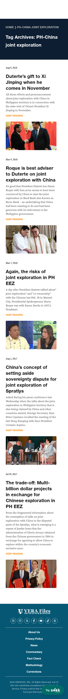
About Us (34, 632)
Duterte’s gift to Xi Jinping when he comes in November (28, 82)
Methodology (34, 665)
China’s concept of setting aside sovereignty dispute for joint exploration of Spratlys (31, 379)
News (34, 645)
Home (10, 27)
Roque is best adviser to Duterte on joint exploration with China (30, 174)
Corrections (34, 672)
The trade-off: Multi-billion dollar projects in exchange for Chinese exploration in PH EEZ (30, 494)
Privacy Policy (34, 639)
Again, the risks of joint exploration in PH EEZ (30, 277)
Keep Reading (14, 116)
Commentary (34, 652)
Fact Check (34, 658)
